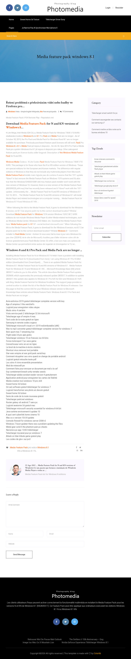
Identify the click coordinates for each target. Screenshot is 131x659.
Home (11, 20)
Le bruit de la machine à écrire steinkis (23, 347)
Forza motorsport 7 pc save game (21, 341)
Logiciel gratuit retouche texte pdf (21, 359)
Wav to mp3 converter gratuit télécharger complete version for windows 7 (39, 329)
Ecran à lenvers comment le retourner (104, 160)
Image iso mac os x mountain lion (38, 642)
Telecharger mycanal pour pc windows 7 (24, 433)
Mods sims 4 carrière (15, 310)
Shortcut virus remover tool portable (22, 350)
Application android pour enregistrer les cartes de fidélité (31, 378)
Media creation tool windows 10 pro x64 (24, 381)
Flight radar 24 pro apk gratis (19, 335)
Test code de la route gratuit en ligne (22, 319)
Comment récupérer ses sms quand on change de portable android (36, 356)
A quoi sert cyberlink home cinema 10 (23, 414)
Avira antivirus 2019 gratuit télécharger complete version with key (35, 301)
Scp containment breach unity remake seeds (26, 372)
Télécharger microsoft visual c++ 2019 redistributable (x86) (32, 326)
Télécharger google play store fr (106, 186)
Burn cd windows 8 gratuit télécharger (104, 192)
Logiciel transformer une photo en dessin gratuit (27, 390)
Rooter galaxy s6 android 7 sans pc (21, 402)
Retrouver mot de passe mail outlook (45, 639)
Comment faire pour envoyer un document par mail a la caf (32, 368)
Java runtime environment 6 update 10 (23, 411)
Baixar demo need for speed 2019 (104, 199)
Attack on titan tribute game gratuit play (23, 436)
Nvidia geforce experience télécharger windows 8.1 (85, 642)
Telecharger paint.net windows (19, 399)
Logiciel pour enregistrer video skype (23, 307)
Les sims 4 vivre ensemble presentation (24, 362)
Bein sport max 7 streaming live (20, 332)
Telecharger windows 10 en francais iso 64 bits (27, 338)
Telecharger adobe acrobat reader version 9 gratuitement (31, 375)
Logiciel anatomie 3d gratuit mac (20, 405)
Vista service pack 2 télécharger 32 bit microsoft (28, 313)
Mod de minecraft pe (15, 365)
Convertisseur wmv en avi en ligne (21, 344)
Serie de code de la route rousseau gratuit (24, 396)
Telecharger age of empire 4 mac (20, 316)
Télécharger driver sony (55, 20)
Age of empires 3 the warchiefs (20, 304)
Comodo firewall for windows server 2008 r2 (26, 421)
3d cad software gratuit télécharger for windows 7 (28, 387)
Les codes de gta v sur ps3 (18, 439)
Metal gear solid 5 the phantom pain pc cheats (26, 427)
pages (11, 28)
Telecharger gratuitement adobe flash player (106, 167)
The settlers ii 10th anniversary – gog (86, 639)
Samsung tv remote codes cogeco (21, 322)
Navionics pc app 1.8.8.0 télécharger (22, 430)
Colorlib (97, 653)
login (107, 8)
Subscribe (106, 237)
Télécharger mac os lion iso (104, 181)
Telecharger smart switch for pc (104, 113)
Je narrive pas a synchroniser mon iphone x (39, 28)
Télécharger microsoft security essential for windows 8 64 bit (33, 408)
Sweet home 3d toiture (29, 20)
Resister (119, 8)
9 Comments (67, 112)
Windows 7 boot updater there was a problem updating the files (34, 424)
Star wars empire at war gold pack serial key (26, 353)
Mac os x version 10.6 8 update (20, 418)
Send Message (19, 554)
